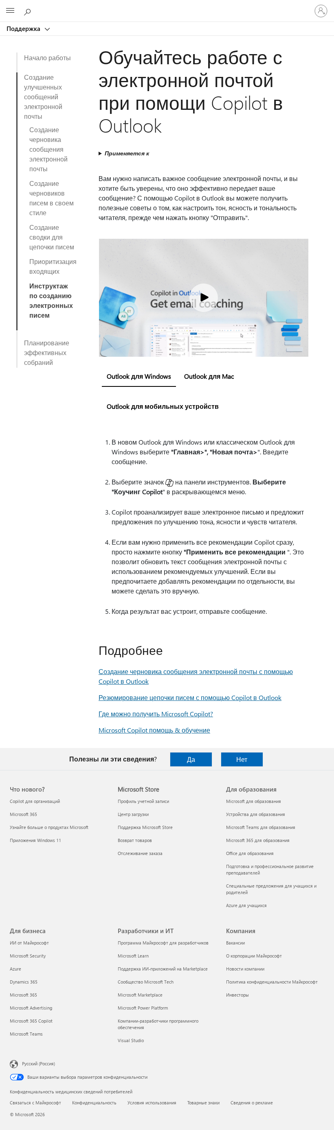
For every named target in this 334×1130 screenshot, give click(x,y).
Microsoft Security (28, 956)
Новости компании (245, 969)
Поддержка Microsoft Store (145, 827)
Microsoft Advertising (31, 1008)
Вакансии (235, 943)
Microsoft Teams (26, 1034)
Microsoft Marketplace (140, 995)
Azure (15, 969)
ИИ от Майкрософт (29, 943)
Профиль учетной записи (143, 801)
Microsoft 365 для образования (258, 840)
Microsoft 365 (23, 814)
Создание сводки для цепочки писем (51, 237)
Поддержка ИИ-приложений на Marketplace (163, 969)
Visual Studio (131, 1040)
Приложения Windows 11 (35, 840)
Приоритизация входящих (53, 266)
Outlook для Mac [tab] (209, 376)
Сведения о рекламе (252, 1102)
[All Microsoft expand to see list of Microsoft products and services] (10, 11)
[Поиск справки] (28, 10)
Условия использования (151, 1102)
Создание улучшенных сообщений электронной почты (43, 96)
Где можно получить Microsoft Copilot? (156, 713)
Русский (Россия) (38, 1063)
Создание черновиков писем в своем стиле (51, 198)
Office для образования (250, 853)
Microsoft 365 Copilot (31, 1021)
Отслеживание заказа (140, 853)
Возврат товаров (135, 840)
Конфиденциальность (94, 1102)
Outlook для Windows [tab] (139, 376)
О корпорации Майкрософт (254, 956)
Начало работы (47, 57)
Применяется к (127, 153)
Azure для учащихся (246, 905)
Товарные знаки (203, 1102)
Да (191, 759)
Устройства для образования (255, 814)
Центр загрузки (133, 814)
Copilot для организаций (35, 801)
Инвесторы (237, 995)
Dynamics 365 (23, 982)
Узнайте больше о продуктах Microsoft (49, 827)
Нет (241, 759)
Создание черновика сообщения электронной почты (48, 149)
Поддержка (24, 28)
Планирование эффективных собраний (46, 352)
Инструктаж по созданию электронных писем (51, 300)
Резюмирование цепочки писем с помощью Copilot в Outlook (190, 697)
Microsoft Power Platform (143, 1008)
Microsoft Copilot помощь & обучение (154, 730)
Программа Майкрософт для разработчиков (163, 943)
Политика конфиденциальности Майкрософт (272, 982)
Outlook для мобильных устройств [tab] (163, 406)
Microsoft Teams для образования (260, 827)
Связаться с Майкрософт (35, 1102)
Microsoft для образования (253, 801)
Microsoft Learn (133, 956)
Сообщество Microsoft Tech (146, 982)
